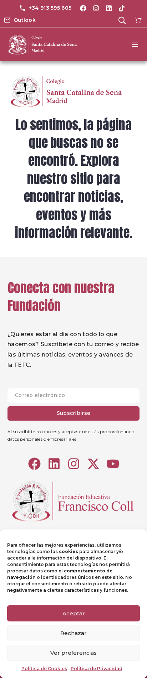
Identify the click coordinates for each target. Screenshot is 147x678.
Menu (135, 44)
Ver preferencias (73, 652)
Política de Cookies (44, 668)
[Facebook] (83, 8)
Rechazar (73, 633)
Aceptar (73, 613)
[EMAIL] (73, 397)
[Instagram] (96, 8)
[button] (19, 20)
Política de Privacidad (96, 668)
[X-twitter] (93, 463)
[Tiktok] (121, 8)
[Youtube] (113, 463)
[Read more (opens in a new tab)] (45, 8)
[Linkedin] (108, 8)
